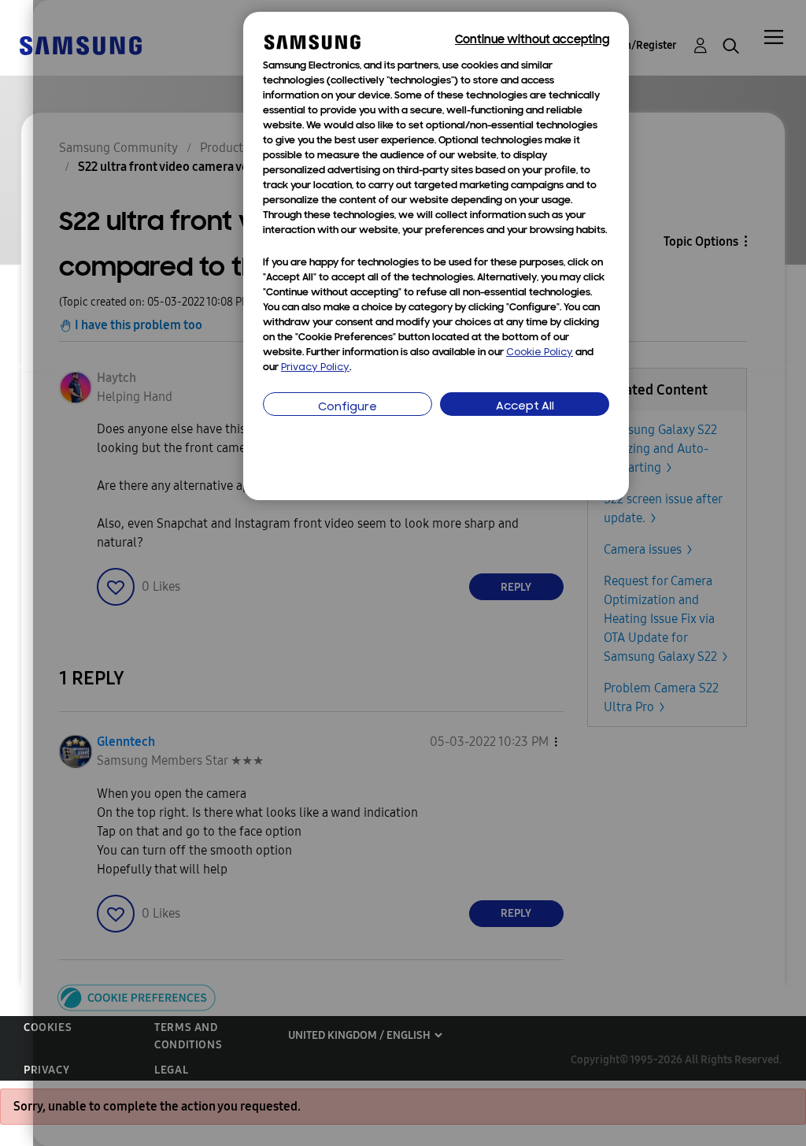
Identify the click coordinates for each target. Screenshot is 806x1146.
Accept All (525, 407)
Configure (347, 408)
